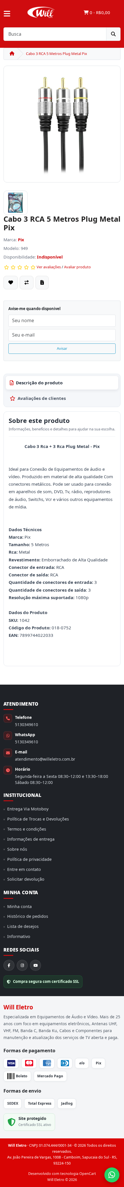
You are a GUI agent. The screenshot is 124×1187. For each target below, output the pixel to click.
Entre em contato (24, 869)
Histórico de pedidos (27, 916)
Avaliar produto (77, 266)
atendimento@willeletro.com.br (45, 759)
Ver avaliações (49, 266)
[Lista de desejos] (10, 282)
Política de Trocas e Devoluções (38, 819)
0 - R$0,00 (99, 12)
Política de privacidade (29, 859)
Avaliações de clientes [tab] (42, 398)
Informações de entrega (31, 839)
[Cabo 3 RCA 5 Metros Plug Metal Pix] (62, 126)
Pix (21, 239)
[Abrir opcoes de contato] (111, 1174)
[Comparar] (26, 282)
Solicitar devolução (25, 879)
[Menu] (6, 14)
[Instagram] (22, 965)
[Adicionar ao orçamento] (42, 282)
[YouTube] (35, 965)
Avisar (62, 348)
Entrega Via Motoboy (27, 809)
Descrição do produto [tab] (39, 382)
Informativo (18, 936)
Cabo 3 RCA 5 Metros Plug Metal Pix (56, 53)
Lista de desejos (23, 926)
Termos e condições (26, 829)
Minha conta (19, 906)
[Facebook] (8, 965)
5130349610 (26, 724)
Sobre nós (17, 849)
